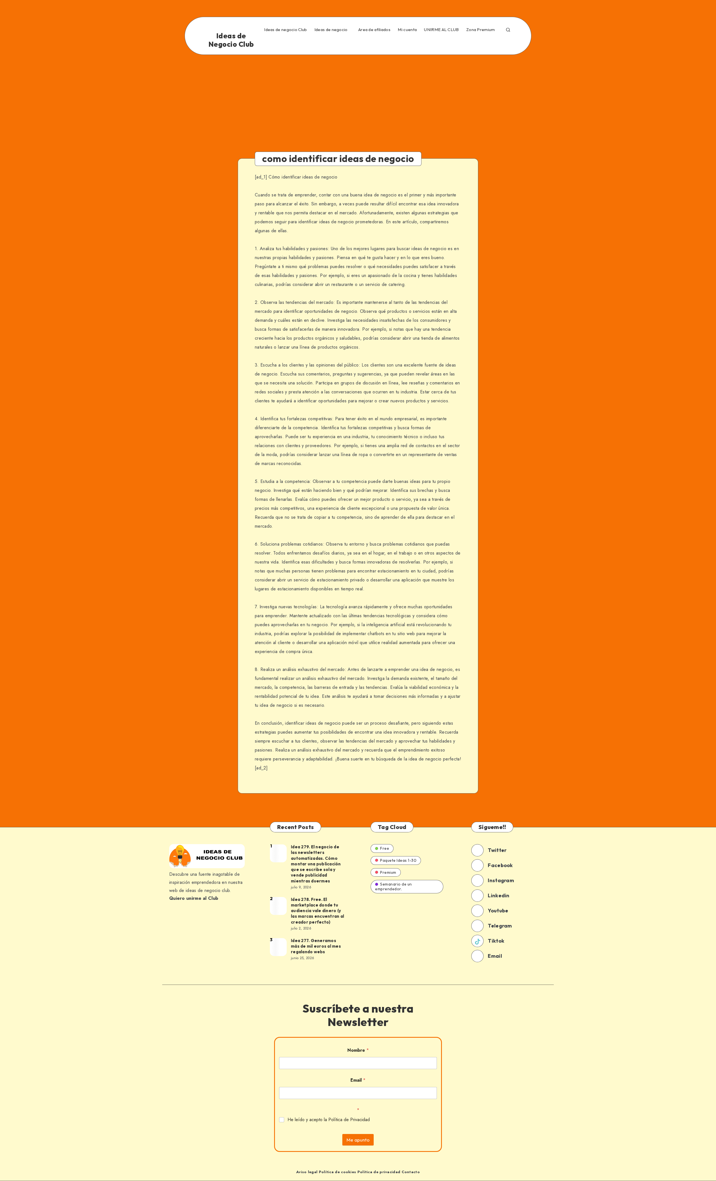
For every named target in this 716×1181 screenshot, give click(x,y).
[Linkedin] (436, 43)
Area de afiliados (374, 29)
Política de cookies (337, 1172)
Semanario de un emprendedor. (393, 886)
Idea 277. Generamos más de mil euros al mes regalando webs (316, 946)
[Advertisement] (358, 97)
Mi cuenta (407, 29)
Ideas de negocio (331, 29)
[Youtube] (484, 43)
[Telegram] (497, 43)
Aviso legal (306, 1172)
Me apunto (358, 1140)
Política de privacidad (379, 1172)
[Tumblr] (472, 43)
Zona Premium (480, 29)
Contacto (411, 1172)
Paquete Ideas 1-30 (398, 860)
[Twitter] (424, 43)
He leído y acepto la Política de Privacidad (329, 1120)
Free (384, 848)
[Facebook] (412, 43)
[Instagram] (448, 43)
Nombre (358, 1050)
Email (358, 1080)
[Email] (509, 43)
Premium (388, 872)
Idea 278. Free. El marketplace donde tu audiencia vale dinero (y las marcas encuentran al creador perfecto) (317, 911)
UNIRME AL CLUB (441, 29)
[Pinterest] (460, 43)
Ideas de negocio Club (285, 29)
